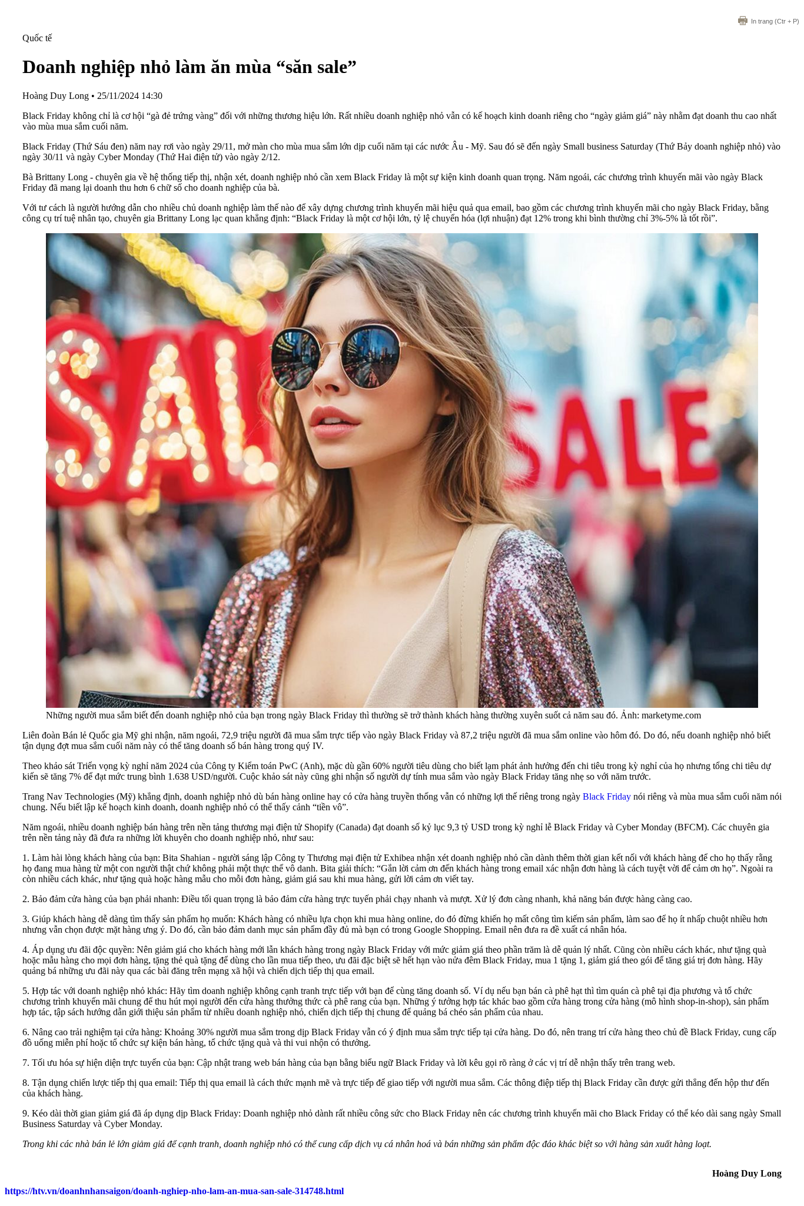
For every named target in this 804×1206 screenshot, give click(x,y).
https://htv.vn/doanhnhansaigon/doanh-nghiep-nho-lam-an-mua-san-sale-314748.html (174, 1191)
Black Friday (607, 796)
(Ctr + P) (775, 21)
